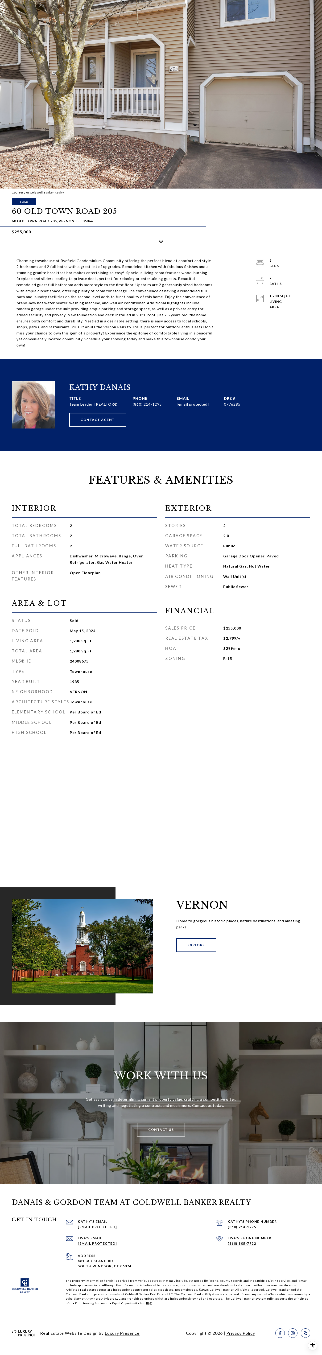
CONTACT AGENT (98, 420)
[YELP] (305, 1333)
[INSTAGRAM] (292, 1333)
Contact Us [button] (161, 1130)
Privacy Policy (240, 1333)
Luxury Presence (122, 1333)
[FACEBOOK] (280, 1333)
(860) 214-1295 (147, 404)
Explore (196, 945)
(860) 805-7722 (242, 1243)
